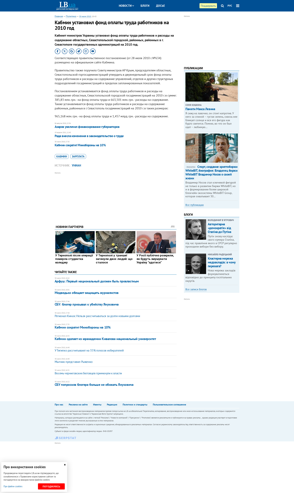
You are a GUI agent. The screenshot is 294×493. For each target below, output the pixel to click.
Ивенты (97, 404)
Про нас (59, 404)
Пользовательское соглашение (169, 404)
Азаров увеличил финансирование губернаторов (87, 127)
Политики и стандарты (135, 404)
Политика (71, 16)
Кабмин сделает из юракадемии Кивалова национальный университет (105, 339)
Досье (160, 6)
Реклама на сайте (78, 404)
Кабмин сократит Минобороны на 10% (80, 145)
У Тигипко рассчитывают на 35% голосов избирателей (89, 350)
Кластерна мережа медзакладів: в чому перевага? (222, 262)
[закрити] (65, 465)
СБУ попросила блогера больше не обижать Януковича (94, 384)
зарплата (78, 156)
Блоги (145, 6)
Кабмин (61, 156)
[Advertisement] (116, 196)
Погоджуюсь (51, 486)
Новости (125, 6)
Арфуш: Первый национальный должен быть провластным (97, 281)
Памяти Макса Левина (200, 109)
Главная (59, 16)
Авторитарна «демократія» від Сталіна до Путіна (219, 228)
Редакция (112, 404)
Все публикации (194, 205)
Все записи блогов (196, 289)
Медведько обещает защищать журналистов (87, 293)
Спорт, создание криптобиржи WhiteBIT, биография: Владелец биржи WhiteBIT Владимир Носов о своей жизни (211, 172)
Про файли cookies (13, 486)
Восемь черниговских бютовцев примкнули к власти (88, 373)
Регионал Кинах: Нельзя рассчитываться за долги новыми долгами (97, 316)
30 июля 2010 (85, 16)
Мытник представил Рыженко (74, 362)
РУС (230, 5)
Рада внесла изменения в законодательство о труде (89, 136)
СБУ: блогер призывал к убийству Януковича (87, 304)
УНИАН (76, 165)
